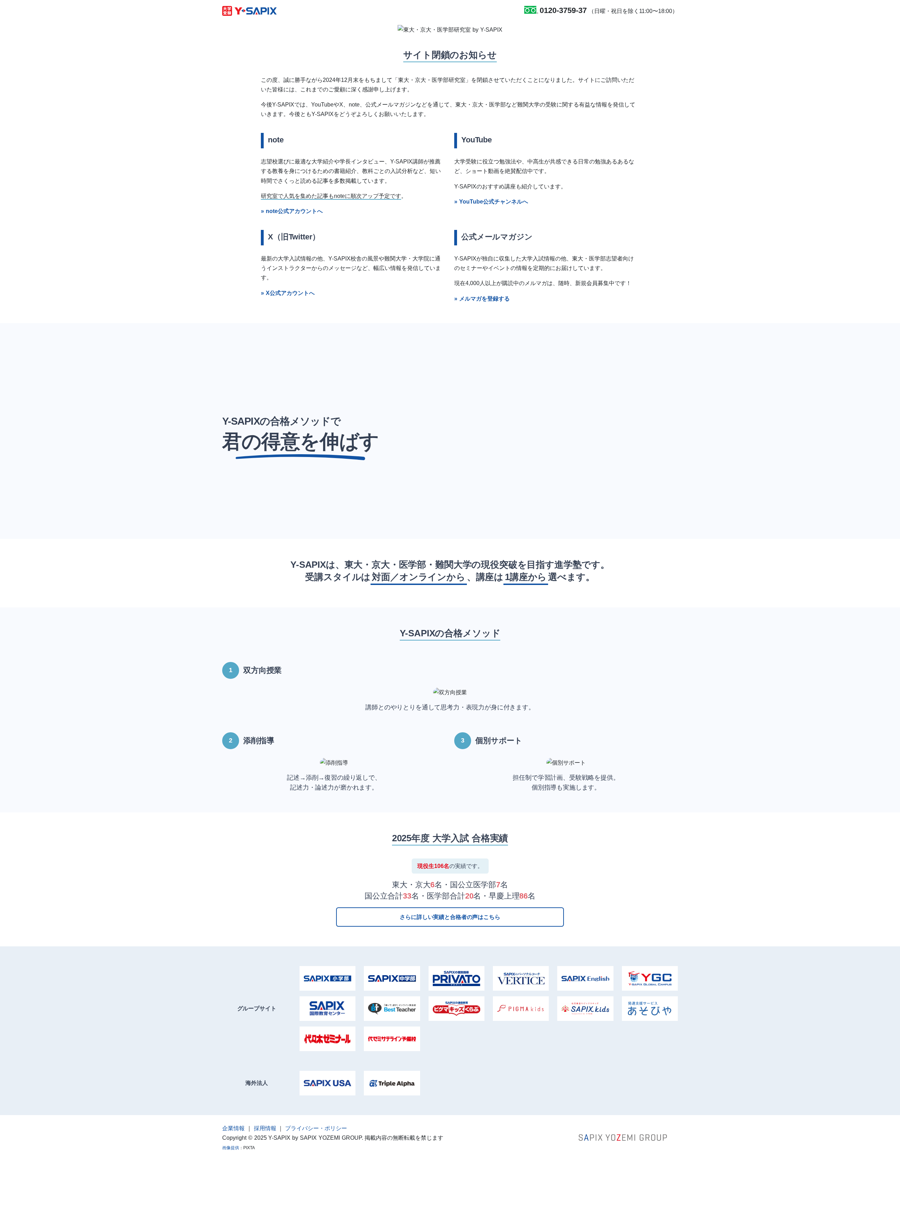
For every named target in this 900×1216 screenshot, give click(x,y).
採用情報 (265, 1128)
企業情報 (233, 1128)
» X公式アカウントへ (288, 293)
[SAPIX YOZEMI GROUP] (623, 1137)
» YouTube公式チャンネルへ (491, 202)
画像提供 (230, 1147)
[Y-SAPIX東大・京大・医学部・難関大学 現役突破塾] (249, 10)
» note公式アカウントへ (292, 211)
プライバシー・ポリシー (316, 1128)
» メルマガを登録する (482, 299)
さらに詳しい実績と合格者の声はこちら (450, 917)
